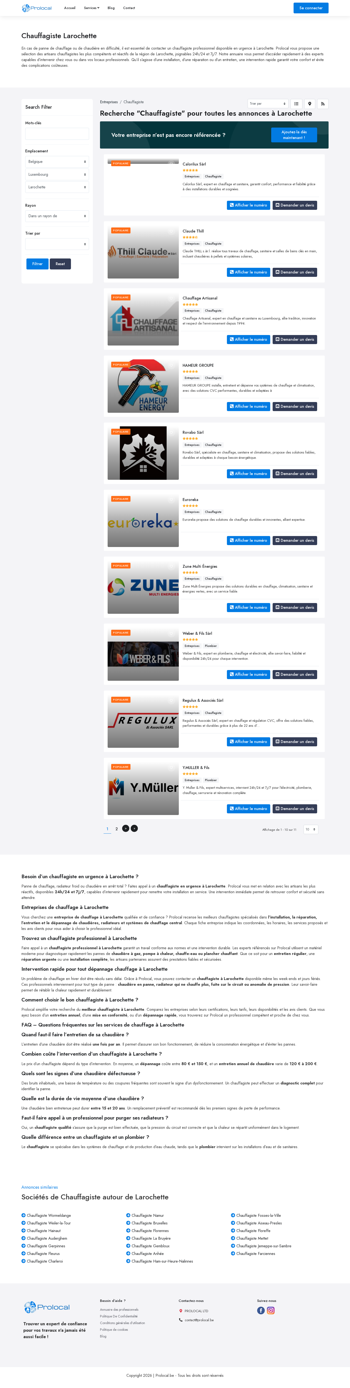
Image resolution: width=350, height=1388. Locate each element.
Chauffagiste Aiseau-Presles (259, 1223)
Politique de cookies (114, 1329)
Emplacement (36, 151)
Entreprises (109, 102)
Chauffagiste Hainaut (43, 1230)
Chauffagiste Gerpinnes (46, 1246)
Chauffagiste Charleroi (45, 1261)
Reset (60, 264)
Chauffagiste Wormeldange (49, 1215)
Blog (111, 7)
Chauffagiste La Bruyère (151, 1238)
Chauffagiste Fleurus (43, 1253)
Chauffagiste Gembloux (151, 1246)
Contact (129, 7)
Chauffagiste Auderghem (47, 1238)
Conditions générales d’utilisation (122, 1323)
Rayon (30, 205)
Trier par (32, 233)
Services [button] (90, 7)
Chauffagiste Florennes (150, 1230)
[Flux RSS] (323, 104)
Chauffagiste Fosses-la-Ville (258, 1215)
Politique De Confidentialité (119, 1316)
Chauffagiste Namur (148, 1215)
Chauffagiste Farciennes (255, 1253)
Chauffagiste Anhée (148, 1253)
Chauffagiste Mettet (252, 1238)
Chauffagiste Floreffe (253, 1230)
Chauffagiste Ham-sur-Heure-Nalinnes (162, 1261)
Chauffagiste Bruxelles (150, 1223)
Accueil (69, 7)
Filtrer (37, 264)
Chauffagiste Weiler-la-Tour (49, 1223)
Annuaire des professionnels (119, 1309)
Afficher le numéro (251, 205)
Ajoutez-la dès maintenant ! (294, 134)
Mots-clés (33, 123)
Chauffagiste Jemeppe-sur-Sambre (263, 1246)
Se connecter (311, 8)
